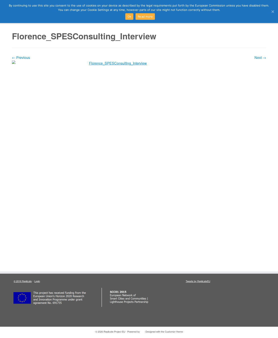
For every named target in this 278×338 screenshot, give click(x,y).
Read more (145, 16)
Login (37, 281)
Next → (260, 57)
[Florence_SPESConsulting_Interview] (139, 163)
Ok (129, 16)
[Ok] (272, 11)
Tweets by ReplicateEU (198, 281)
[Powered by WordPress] (142, 330)
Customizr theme (174, 331)
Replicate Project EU (114, 331)
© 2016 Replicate (23, 281)
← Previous (21, 57)
